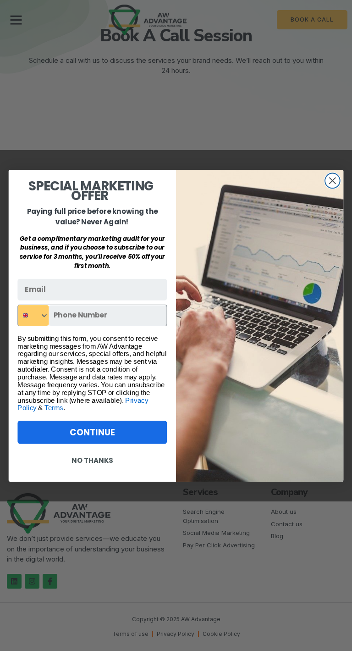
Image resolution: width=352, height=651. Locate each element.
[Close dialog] (332, 180)
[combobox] (33, 315)
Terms (53, 408)
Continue (92, 432)
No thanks (92, 460)
